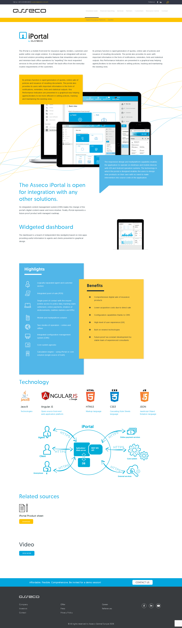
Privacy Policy (67, 612)
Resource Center (152, 11)
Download (26, 521)
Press (63, 608)
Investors (23, 608)
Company (23, 604)
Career (105, 604)
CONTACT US (143, 582)
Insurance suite (92, 11)
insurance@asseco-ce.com (39, 2)
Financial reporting (107, 11)
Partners (129, 11)
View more (26, 553)
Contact (165, 11)
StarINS (110, 20)
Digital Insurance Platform (95, 20)
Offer (63, 604)
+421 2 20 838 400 (24, 2)
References (107, 608)
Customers (139, 11)
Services (120, 11)
